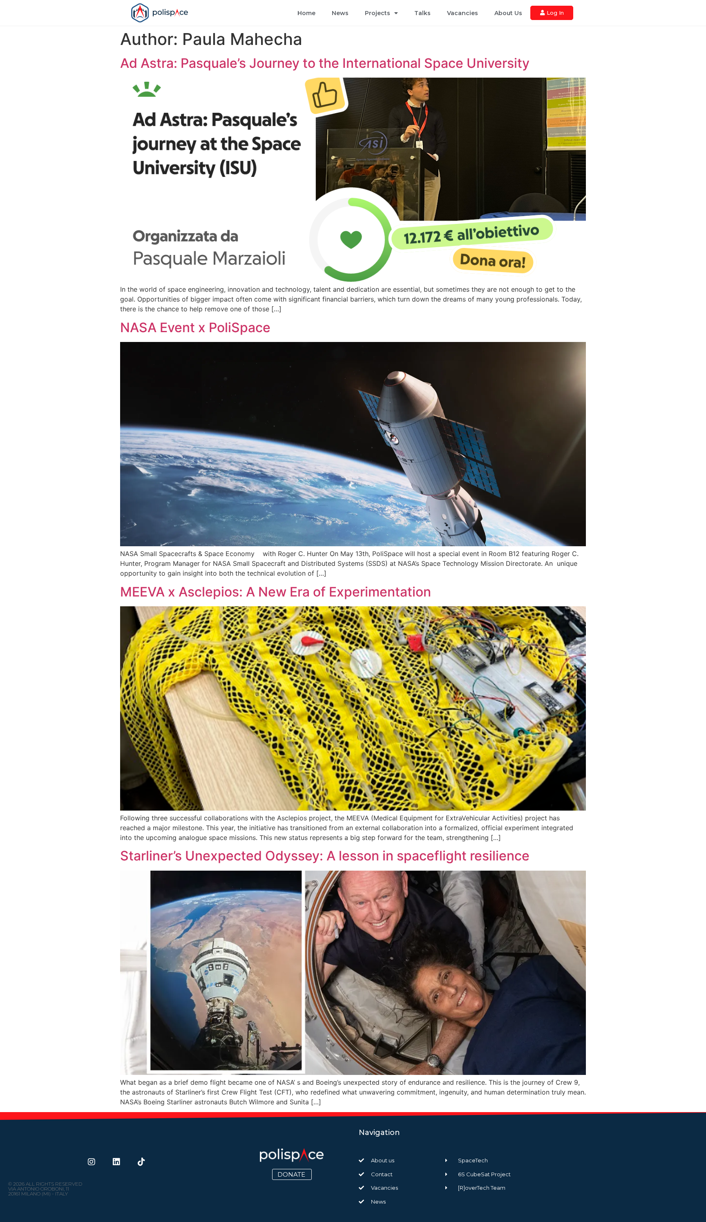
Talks (422, 13)
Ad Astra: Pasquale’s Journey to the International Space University (325, 63)
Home (306, 13)
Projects (377, 13)
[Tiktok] (141, 1162)
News (340, 13)
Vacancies (462, 13)
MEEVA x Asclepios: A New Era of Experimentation (275, 592)
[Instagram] (91, 1162)
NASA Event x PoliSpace (195, 327)
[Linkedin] (116, 1162)
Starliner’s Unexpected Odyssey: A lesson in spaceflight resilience (325, 856)
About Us (508, 13)
